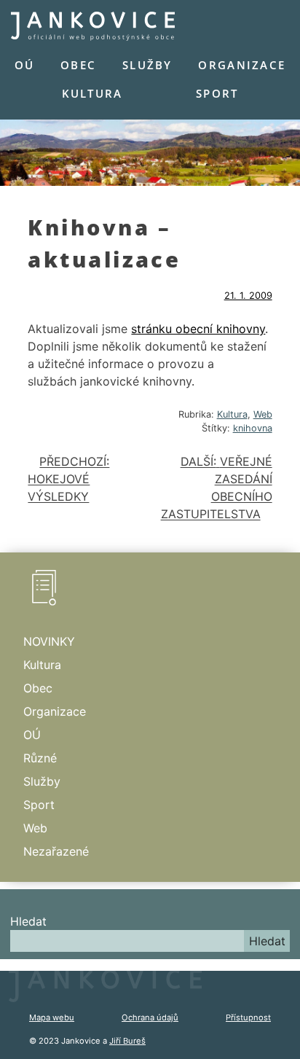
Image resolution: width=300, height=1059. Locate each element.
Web (262, 414)
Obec (78, 65)
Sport (217, 93)
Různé (40, 758)
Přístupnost (248, 1017)
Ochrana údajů (150, 1017)
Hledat (28, 921)
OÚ (25, 65)
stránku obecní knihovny (198, 328)
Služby (147, 65)
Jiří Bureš (127, 1041)
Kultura (92, 93)
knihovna (252, 428)
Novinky (49, 641)
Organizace (241, 65)
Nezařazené (56, 851)
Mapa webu (51, 1017)
